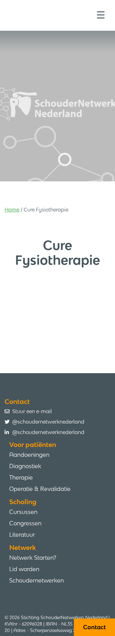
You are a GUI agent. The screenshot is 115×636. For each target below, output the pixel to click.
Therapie (21, 477)
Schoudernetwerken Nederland (60, 15)
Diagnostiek (25, 466)
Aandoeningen (29, 454)
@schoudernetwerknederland (48, 422)
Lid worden (24, 569)
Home (12, 210)
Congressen (25, 523)
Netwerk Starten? (32, 557)
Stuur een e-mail (32, 411)
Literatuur (22, 534)
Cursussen (23, 511)
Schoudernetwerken (36, 580)
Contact (94, 627)
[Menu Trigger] (100, 14)
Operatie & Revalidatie (40, 488)
